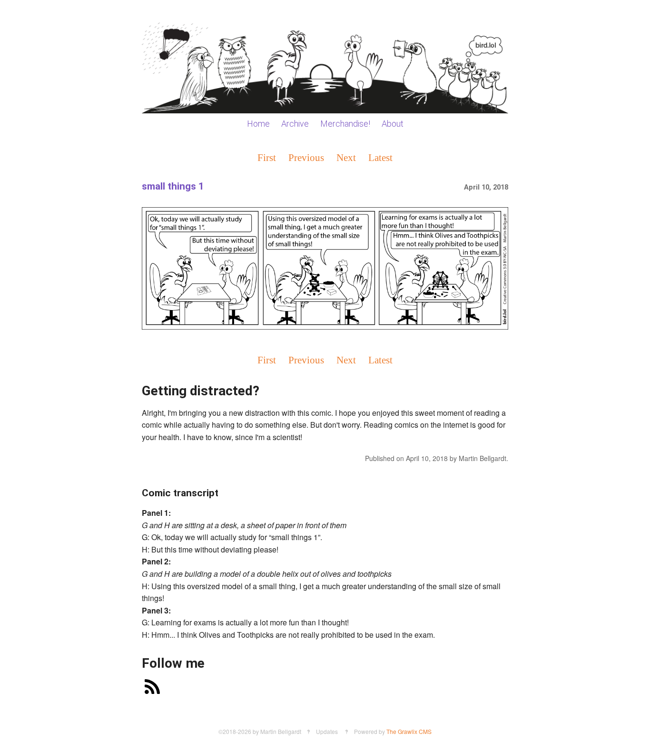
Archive (295, 124)
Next (346, 157)
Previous (306, 157)
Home (258, 124)
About (393, 124)
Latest (380, 157)
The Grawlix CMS (409, 731)
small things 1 (173, 186)
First (266, 157)
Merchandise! (345, 124)
